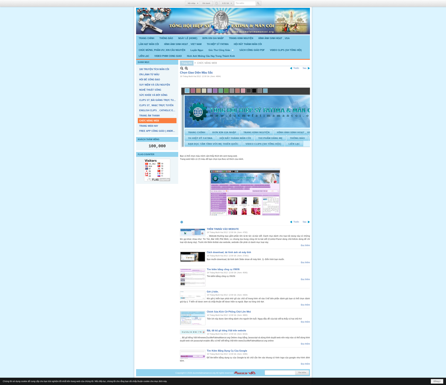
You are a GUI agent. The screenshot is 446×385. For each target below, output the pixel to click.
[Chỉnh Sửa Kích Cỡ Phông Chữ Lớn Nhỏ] (192, 318)
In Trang (181, 222)
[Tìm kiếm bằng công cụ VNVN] (192, 277)
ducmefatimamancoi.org (204, 373)
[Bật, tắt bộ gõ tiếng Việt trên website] (192, 332)
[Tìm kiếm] (258, 3)
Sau (304, 68)
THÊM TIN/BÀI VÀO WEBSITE (223, 229)
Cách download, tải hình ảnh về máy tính (229, 252)
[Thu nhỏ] (182, 68)
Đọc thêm (305, 245)
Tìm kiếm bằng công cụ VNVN (223, 269)
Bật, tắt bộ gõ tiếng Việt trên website (226, 330)
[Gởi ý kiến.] (192, 295)
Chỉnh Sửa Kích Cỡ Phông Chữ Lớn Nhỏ (229, 311)
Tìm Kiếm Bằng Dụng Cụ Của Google (227, 350)
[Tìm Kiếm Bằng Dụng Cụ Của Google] (192, 354)
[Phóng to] (186, 68)
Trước (296, 68)
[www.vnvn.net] (245, 373)
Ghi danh (206, 3)
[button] (221, 50)
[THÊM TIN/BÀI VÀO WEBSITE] (192, 232)
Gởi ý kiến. (213, 291)
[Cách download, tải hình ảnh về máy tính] (192, 256)
